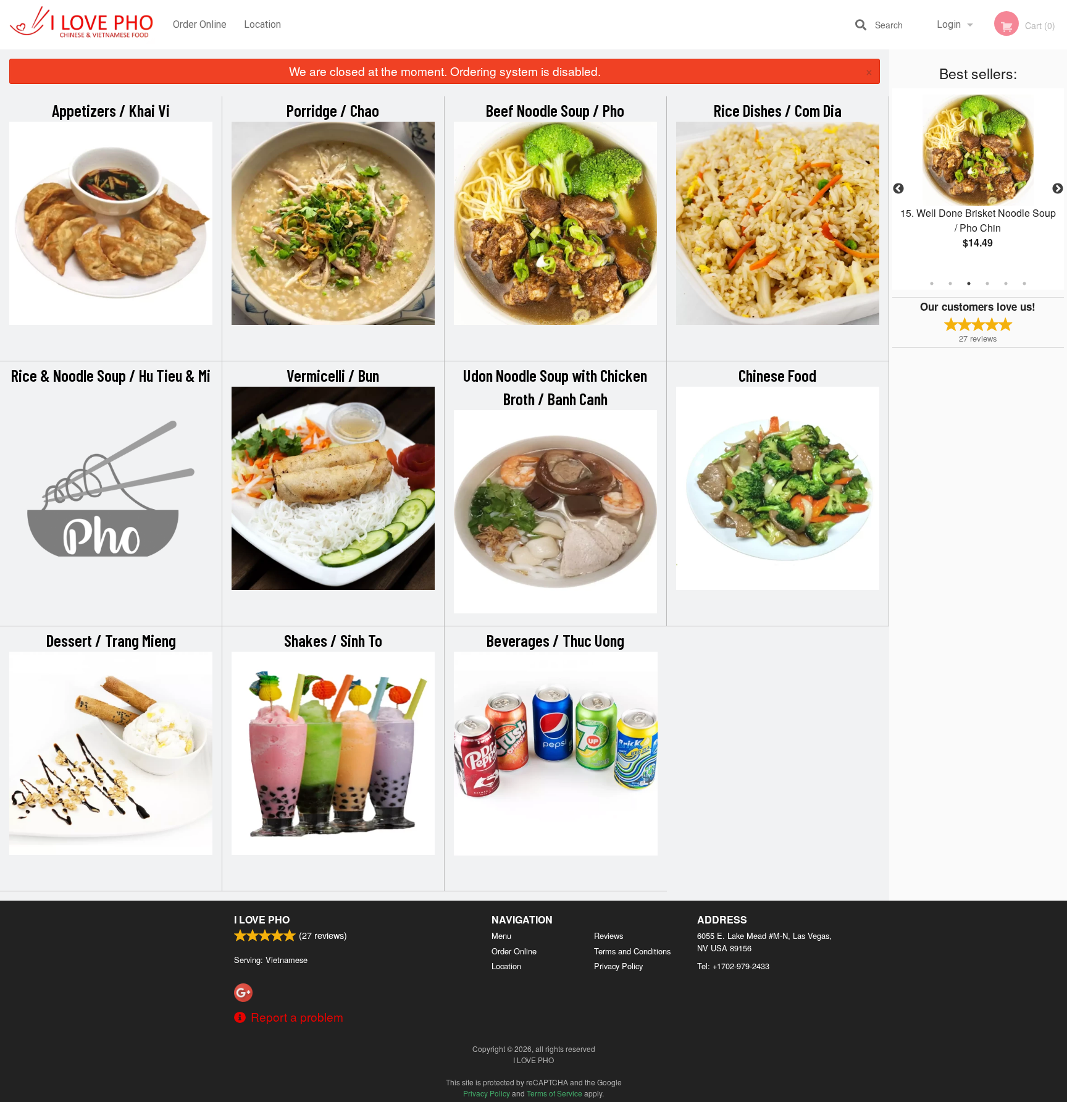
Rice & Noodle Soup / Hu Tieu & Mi (111, 375)
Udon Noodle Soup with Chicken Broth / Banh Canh (555, 386)
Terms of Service (554, 1093)
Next (1058, 189)
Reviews (608, 935)
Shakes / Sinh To (333, 640)
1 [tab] (932, 283)
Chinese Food (777, 375)
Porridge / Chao (333, 110)
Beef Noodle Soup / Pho (555, 110)
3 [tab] (969, 283)
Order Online (200, 24)
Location (262, 24)
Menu (501, 935)
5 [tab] (1006, 283)
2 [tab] (950, 283)
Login (949, 24)
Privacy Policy (618, 966)
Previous (898, 189)
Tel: (733, 966)
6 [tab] (1024, 283)
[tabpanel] (978, 181)
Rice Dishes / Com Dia (778, 110)
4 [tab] (987, 283)
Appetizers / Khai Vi (111, 110)
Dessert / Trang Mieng (111, 640)
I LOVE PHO (262, 919)
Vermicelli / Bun (333, 375)
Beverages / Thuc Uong (555, 640)
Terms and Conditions (632, 951)
